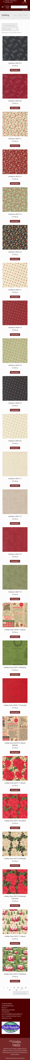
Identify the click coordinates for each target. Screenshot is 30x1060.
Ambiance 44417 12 (15, 516)
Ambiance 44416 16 (15, 403)
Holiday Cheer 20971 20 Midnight (15, 858)
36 (16, 990)
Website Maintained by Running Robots (15, 1058)
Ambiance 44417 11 (15, 478)
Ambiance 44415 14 (15, 214)
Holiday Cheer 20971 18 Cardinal (15, 821)
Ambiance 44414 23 (15, 101)
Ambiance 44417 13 (15, 554)
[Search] (25, 7)
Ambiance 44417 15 (15, 592)
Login (25, 2)
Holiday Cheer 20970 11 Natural (15, 630)
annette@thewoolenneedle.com (13, 1014)
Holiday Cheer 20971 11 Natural (15, 783)
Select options (15, 70)
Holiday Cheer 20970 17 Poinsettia (15, 705)
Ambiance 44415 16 (15, 252)
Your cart (26, 9)
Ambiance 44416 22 (15, 441)
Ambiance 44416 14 (15, 365)
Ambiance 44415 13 (15, 176)
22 (25, 987)
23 (9, 990)
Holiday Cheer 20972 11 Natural (15, 936)
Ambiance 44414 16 (15, 63)
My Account (23, 4)
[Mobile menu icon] (3, 7)
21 (22, 987)
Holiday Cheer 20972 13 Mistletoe (15, 974)
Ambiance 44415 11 (15, 139)
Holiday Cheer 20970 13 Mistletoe (15, 667)
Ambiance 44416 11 (15, 290)
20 (18, 987)
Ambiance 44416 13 (15, 327)
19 (14, 987)
